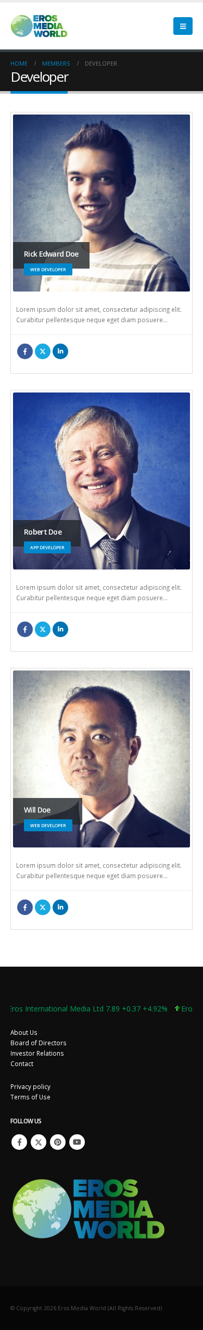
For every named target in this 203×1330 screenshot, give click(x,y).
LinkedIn (60, 351)
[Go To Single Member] (101, 203)
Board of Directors (38, 1042)
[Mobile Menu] (183, 26)
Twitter (42, 351)
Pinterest (58, 1142)
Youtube (77, 1142)
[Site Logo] (39, 26)
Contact (21, 1063)
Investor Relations (37, 1053)
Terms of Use (30, 1097)
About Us (23, 1032)
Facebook (25, 351)
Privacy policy (30, 1086)
